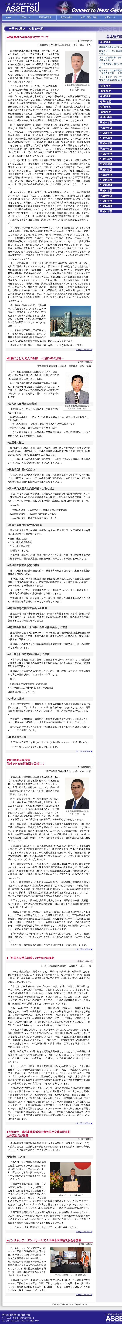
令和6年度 (105, 91)
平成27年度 (106, 138)
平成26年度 (106, 143)
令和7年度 (105, 86)
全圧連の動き (67, 17)
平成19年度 (106, 180)
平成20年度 (106, 174)
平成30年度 (106, 122)
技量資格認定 (45, 17)
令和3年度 (105, 106)
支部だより (110, 17)
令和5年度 (105, 96)
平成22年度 (106, 164)
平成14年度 (106, 206)
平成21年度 (106, 169)
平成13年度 (106, 211)
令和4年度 (105, 101)
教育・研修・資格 (89, 17)
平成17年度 (106, 190)
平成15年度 (106, 201)
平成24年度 (106, 154)
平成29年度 (106, 127)
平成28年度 (106, 133)
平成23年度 (106, 159)
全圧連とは (25, 17)
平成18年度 (106, 185)
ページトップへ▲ (84, 349)
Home (8, 17)
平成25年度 (106, 148)
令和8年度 (105, 42)
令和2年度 (105, 112)
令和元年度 (106, 117)
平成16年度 (106, 195)
